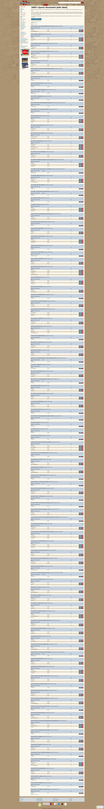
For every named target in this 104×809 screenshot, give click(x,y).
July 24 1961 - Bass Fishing (36, 435)
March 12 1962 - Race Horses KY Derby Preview (40, 558)
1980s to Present (23, 12)
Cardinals (43, 170)
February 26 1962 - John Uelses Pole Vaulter (39, 550)
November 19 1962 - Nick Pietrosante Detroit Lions (40, 706)
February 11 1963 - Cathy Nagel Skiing (38, 768)
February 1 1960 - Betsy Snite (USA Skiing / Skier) (40, 51)
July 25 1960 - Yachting (35, 204)
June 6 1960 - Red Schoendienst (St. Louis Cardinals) (41, 168)
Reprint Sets (22, 35)
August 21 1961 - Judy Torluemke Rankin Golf (39, 452)
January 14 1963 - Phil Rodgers (37, 736)
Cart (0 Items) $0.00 (80, 0)
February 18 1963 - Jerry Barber (37, 776)
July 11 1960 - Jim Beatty (35, 197)
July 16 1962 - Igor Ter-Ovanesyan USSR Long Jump (40, 620)
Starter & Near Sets (23, 33)
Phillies (43, 91)
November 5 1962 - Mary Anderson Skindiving (39, 690)
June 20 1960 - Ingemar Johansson (37, 175)
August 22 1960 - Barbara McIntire (37, 228)
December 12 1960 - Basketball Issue (38, 294)
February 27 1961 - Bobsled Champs (38, 335)
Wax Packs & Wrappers (24, 46)
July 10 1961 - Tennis (35, 428)
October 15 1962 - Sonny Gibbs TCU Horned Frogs (40, 675)
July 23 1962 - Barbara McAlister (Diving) (38, 628)
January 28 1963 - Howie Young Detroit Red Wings (40, 752)
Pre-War (21, 8)
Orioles (43, 359)
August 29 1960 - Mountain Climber (37, 236)
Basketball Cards (23, 22)
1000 (36, 22)
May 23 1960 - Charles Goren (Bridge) (38, 151)
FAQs (76, 4)
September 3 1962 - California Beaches (38, 666)
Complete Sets (22, 32)
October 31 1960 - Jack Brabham (37, 258)
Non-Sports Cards (23, 26)
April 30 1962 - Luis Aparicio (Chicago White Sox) (40, 572)
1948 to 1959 (22, 9)
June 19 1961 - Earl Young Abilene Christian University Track (42, 415)
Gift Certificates (22, 47)
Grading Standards (39, 799)
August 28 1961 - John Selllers (36, 459)
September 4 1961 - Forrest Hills (37, 467)
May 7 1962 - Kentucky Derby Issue (37, 579)
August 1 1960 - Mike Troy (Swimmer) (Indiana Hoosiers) (41, 213)
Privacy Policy (55, 798)
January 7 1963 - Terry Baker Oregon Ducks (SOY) (40, 729)
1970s (21, 11)
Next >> (36, 24)
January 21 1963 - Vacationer (36, 744)
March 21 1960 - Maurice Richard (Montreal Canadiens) (41, 102)
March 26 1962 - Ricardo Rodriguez (37, 566)
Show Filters (34, 19)
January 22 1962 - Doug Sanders (37, 523)
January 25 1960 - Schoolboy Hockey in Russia (40, 43)
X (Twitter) (70, 799)
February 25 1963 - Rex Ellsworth (37, 782)
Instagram (70, 800)
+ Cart (82, 31)
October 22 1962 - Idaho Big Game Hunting (39, 683)
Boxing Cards (22, 25)
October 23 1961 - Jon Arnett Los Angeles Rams (40, 481)
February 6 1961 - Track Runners (37, 318)
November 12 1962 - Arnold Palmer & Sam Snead (40, 698)
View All (82, 26)
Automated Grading (54, 4)
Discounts (39, 4)
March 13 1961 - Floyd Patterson (37, 342)
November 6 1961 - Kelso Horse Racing (38, 488)
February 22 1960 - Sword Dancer (37, 76)
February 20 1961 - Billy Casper (37, 326)
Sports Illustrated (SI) (23, 38)
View (80, 31)
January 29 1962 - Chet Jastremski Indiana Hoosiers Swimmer (42, 531)
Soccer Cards (22, 23)
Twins (43, 380)
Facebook (70, 798)
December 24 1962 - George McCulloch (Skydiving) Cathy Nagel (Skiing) (44, 720)
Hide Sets (39, 19)
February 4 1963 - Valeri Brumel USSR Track (39, 758)
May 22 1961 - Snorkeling (35, 385)
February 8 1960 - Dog (35, 60)
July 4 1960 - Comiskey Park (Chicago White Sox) (40, 191)
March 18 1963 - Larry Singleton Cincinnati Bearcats (40, 789)
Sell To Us (46, 4)
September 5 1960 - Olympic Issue (37, 245)
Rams (43, 483)
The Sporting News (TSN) (24, 39)
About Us (33, 4)
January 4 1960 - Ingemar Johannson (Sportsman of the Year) (42, 26)
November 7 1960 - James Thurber (37, 266)
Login (75, 0)
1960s (21, 10)
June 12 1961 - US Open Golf (36, 409)
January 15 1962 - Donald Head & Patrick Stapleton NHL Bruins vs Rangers (45, 517)
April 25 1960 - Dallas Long (36, 115)
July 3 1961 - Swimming (35, 422)
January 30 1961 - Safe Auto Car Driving (38, 308)
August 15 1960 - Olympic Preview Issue (38, 221)
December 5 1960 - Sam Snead (36, 286)
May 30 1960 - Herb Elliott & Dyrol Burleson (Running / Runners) (43, 159)
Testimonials (70, 4)
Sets (21, 30)
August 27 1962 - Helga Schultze (37, 658)
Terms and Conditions (56, 799)
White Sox (43, 193)
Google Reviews (55, 800)
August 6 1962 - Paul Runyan (36, 636)
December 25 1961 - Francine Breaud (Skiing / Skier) (40, 509)
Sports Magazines (23, 40)
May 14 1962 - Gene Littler (36, 587)
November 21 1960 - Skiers (36, 277)
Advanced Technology (40, 800)
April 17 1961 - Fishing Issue (36, 364)
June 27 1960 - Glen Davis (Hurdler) (37, 184)
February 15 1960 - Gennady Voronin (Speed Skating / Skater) (42, 68)
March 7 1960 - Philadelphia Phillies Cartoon (39, 89)
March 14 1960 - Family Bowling (37, 96)
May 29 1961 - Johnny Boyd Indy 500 (38, 393)
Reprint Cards (22, 27)
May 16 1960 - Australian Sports (37, 140)
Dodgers (43, 653)
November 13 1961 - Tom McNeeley (37, 496)
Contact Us (70, 0)
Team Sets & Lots (23, 34)
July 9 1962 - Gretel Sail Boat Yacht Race (38, 610)
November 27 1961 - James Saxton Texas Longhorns (41, 502)
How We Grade (63, 4)
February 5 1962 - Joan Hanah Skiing (38, 540)
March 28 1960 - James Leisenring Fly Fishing (39, 109)
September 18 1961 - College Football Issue (39, 475)
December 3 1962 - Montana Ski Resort (38, 712)
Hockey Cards (22, 24)
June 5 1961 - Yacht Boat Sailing (37, 401)
